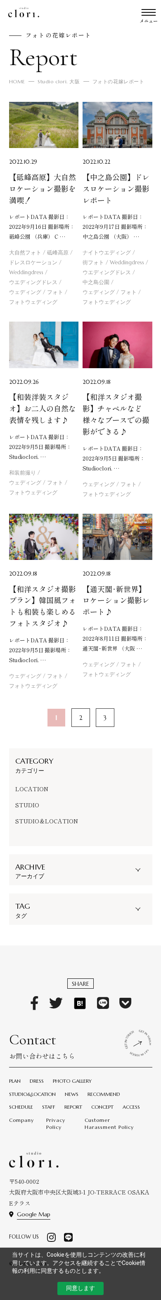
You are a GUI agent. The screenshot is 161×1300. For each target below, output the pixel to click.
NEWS (71, 1094)
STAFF (48, 1107)
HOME (17, 81)
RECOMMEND (104, 1094)
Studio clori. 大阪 (59, 81)
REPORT (73, 1107)
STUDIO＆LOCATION (46, 821)
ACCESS (131, 1107)
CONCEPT (102, 1107)
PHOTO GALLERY (72, 1081)
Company (21, 1120)
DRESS (37, 1081)
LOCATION (31, 789)
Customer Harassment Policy (109, 1123)
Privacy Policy (55, 1123)
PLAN (15, 1081)
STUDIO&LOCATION (32, 1094)
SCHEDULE (21, 1107)
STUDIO (27, 805)
